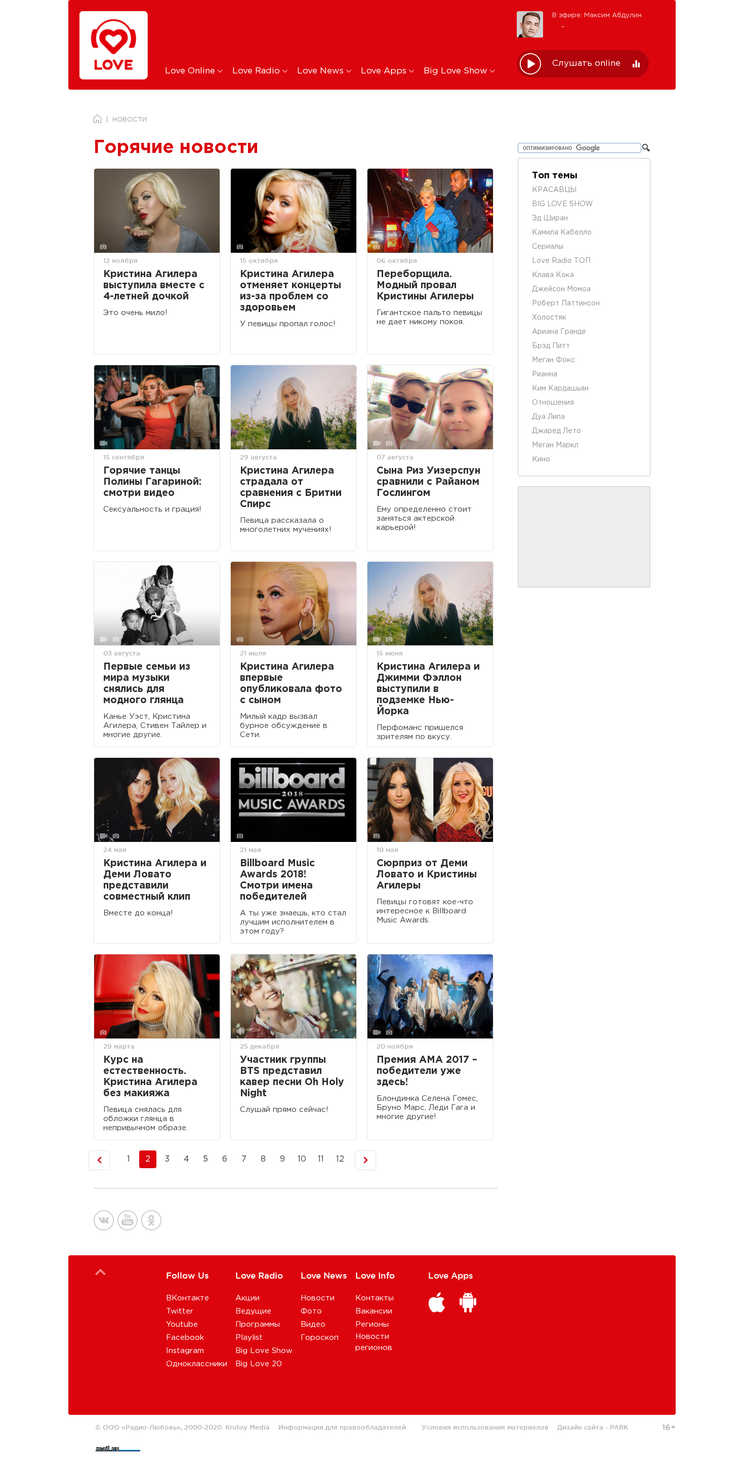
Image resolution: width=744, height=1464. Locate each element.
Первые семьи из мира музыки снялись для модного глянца (146, 684)
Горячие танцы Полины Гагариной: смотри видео (152, 482)
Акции (247, 1298)
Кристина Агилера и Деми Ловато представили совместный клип (154, 880)
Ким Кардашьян (560, 389)
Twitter (179, 1311)
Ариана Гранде (559, 332)
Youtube (182, 1324)
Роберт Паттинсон (566, 303)
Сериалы (547, 247)
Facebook (185, 1337)
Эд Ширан (550, 218)
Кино (541, 459)
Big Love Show (457, 71)
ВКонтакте (187, 1298)
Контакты (374, 1298)
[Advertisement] (333, 32)
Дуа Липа (548, 417)
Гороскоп (320, 1337)
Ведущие (253, 1311)
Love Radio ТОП (561, 261)
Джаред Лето (556, 431)
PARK (619, 1427)
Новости (318, 1298)
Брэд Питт (551, 346)
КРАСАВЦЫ (554, 190)
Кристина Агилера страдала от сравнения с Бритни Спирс (291, 488)
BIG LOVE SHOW (562, 204)
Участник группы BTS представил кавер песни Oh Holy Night (292, 1077)
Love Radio (257, 71)
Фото (311, 1311)
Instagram (185, 1350)
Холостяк (549, 318)
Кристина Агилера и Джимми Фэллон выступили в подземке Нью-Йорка (428, 689)
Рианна (544, 374)
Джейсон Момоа (561, 289)
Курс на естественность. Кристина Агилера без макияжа (150, 1077)
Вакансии (373, 1311)
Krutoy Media (247, 1427)
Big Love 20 (258, 1364)
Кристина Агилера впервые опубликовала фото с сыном (291, 684)
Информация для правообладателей (342, 1427)
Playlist (249, 1337)
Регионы (372, 1324)
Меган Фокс (553, 360)
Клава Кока (553, 275)
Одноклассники (196, 1364)
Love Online (191, 71)
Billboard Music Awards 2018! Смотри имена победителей (277, 880)
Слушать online (586, 63)
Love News (321, 71)
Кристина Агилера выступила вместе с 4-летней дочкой (153, 285)
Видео (313, 1324)
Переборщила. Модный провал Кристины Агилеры (425, 285)
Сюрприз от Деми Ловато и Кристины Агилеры (427, 874)
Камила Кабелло (562, 232)
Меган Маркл (555, 445)
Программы (257, 1324)
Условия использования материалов (485, 1427)
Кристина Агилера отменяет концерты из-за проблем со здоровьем (290, 291)
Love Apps (385, 71)
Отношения (553, 403)
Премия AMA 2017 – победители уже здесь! (427, 1071)
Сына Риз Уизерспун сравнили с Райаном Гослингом (428, 482)
